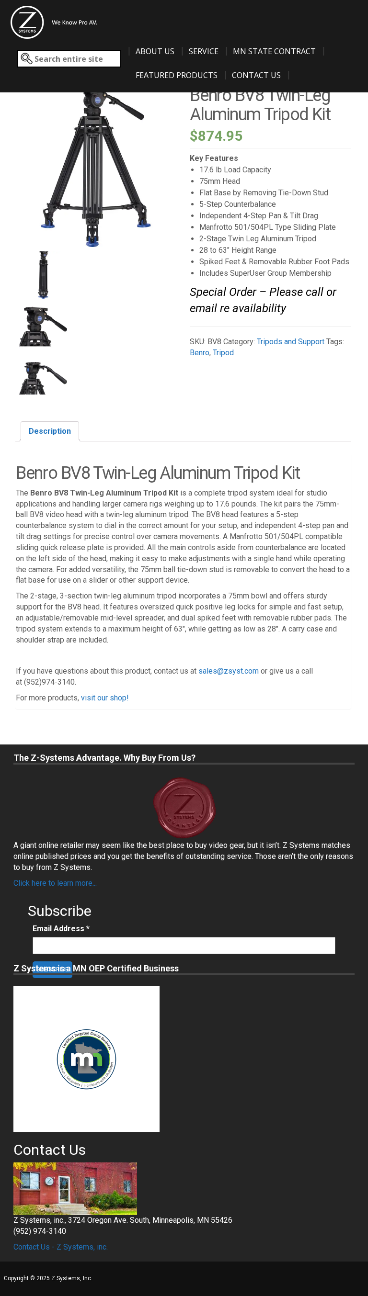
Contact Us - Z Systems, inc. (60, 1246)
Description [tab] (50, 431)
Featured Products (177, 75)
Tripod (223, 352)
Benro (199, 352)
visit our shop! (105, 697)
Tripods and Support (290, 341)
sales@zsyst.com (228, 671)
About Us (155, 51)
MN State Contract (274, 51)
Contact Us (256, 75)
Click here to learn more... (55, 883)
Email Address (61, 928)
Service (203, 51)
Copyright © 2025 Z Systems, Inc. (48, 1278)
